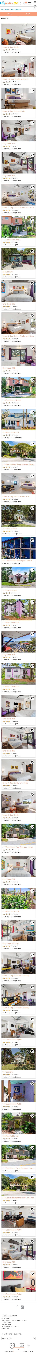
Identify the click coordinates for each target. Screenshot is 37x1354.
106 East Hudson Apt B (11, 1104)
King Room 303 (8, 304)
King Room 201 (8, 879)
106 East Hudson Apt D (12, 1039)
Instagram (22, 1307)
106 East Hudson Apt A (12, 1294)
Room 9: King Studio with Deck (15, 783)
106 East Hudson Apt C (12, 1230)
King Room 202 (8, 143)
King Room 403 (8, 654)
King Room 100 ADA (10, 943)
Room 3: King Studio (10, 47)
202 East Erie (7, 272)
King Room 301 (8, 368)
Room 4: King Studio (10, 815)
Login (6, 1352)
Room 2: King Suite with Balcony (15, 1007)
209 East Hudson (9, 590)
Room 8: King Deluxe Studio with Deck (18, 336)
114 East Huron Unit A (11, 240)
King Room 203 (8, 1262)
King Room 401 (8, 719)
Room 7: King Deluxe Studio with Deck (18, 207)
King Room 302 (8, 175)
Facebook (17, 1307)
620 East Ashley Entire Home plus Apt (18, 1198)
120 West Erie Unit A (10, 622)
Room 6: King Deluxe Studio (13, 111)
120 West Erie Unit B (10, 686)
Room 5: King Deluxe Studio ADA (15, 496)
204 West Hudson (9, 528)
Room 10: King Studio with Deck (15, 79)
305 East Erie (7, 1072)
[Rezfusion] (28, 1346)
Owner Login (5, 1328)
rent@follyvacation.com (9, 1326)
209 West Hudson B (10, 911)
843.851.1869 (6, 1324)
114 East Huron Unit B (11, 400)
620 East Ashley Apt (10, 1136)
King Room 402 (8, 751)
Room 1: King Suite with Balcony (15, 975)
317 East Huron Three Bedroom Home (18, 1168)
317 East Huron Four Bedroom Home (17, 847)
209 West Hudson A (10, 432)
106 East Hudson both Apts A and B (17, 560)
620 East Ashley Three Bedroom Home (18, 464)
